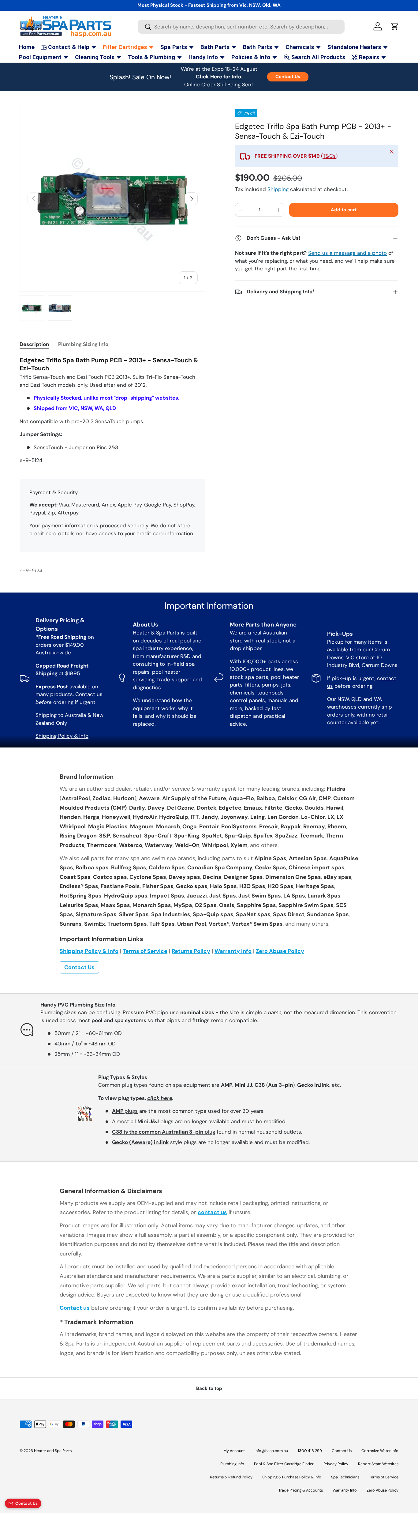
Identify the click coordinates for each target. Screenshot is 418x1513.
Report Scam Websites (378, 1463)
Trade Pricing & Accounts (300, 1490)
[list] (112, 198)
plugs (125, 1111)
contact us (212, 1212)
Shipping (278, 189)
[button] (394, 26)
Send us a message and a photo (347, 253)
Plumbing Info (232, 1463)
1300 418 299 (310, 1450)
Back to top (209, 1388)
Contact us (75, 1308)
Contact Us (287, 76)
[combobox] (241, 27)
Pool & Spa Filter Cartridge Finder (284, 1463)
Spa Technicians (345, 1477)
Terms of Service (145, 951)
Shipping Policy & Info (61, 735)
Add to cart (343, 210)
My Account (234, 1450)
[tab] (34, 344)
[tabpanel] (112, 410)
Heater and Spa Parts (53, 1450)
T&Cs (329, 156)
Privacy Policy (335, 1463)
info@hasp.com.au (271, 1450)
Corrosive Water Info (379, 1450)
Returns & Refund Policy (231, 1477)
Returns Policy (191, 951)
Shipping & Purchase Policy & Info (291, 1477)
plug (163, 1131)
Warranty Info (233, 951)
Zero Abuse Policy (280, 951)
